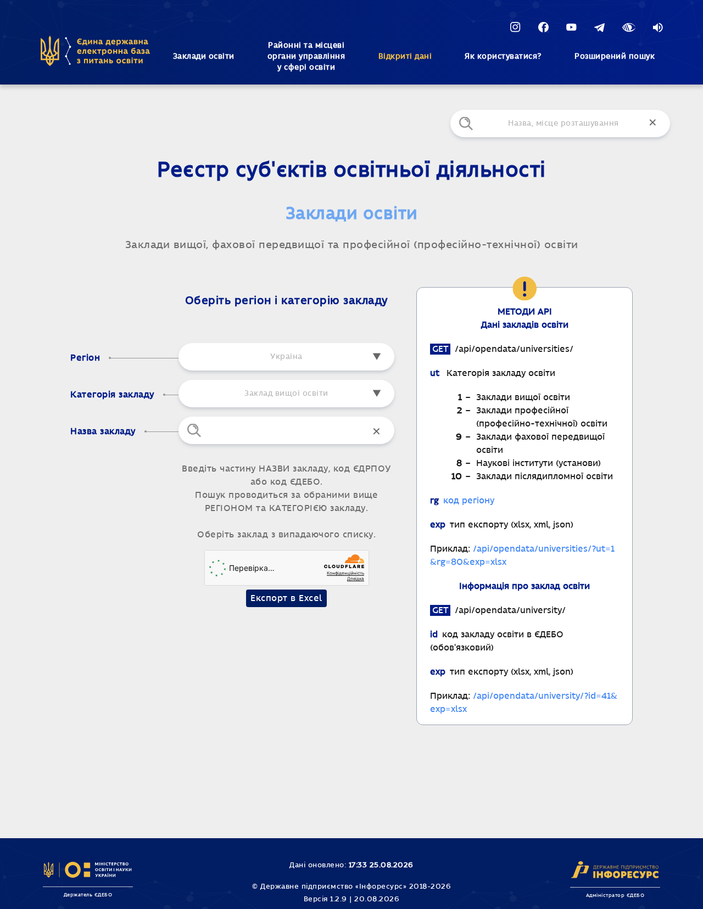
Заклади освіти (204, 56)
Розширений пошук (614, 56)
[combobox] (286, 393)
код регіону (468, 500)
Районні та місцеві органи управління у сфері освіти (306, 56)
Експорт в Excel (286, 600)
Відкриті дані (405, 56)
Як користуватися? (503, 56)
